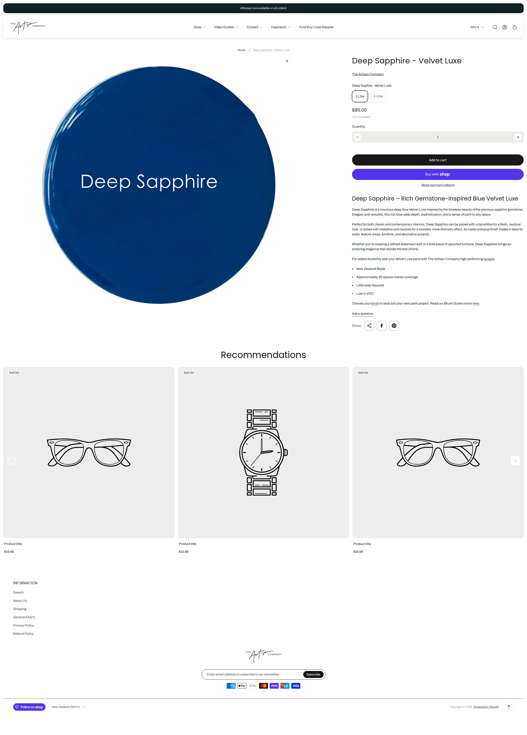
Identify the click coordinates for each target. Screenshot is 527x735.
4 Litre (378, 96)
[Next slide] (515, 461)
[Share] (369, 326)
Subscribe (313, 674)
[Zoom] (287, 61)
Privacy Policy (23, 625)
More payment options (438, 185)
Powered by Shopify (486, 706)
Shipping (19, 609)
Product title (13, 544)
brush (375, 303)
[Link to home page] (263, 656)
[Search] (494, 27)
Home (241, 50)
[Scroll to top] (509, 707)
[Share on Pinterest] (394, 326)
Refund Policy (23, 633)
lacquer (489, 259)
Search (18, 592)
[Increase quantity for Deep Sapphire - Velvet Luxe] (518, 137)
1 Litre (360, 96)
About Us (20, 600)
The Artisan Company (368, 74)
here (476, 303)
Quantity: (359, 126)
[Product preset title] (89, 452)
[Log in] (504, 27)
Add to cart (438, 160)
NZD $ (475, 27)
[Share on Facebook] (382, 326)
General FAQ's (24, 617)
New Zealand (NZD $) (66, 706)
